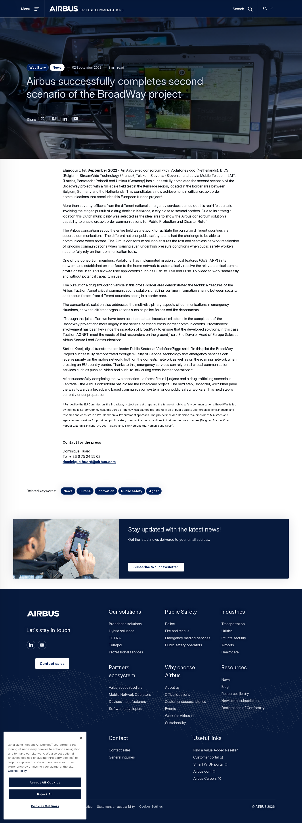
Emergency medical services (187, 638)
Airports (227, 645)
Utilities (227, 631)
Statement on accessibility (116, 806)
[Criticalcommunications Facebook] (53, 118)
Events (170, 708)
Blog (225, 686)
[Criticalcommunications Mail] (75, 118)
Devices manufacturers (127, 701)
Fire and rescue (177, 631)
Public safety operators (183, 645)
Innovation (105, 491)
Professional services (126, 652)
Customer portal (206, 757)
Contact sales (52, 663)
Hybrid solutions (121, 631)
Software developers (125, 708)
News (68, 491)
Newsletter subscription (240, 700)
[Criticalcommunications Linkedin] (64, 118)
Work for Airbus (177, 715)
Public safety (131, 491)
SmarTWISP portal (208, 764)
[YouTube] (42, 645)
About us (172, 687)
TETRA (115, 638)
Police (170, 624)
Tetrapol (115, 645)
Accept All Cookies (45, 782)
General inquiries (122, 757)
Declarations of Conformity (243, 708)
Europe (85, 491)
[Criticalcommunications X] (42, 118)
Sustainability (175, 723)
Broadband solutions (125, 624)
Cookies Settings (151, 806)
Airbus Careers (205, 778)
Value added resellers (125, 687)
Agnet (154, 491)
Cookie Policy (17, 770)
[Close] (81, 738)
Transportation (233, 624)
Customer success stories (185, 701)
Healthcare (230, 652)
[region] (45, 775)
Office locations (177, 694)
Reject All (45, 794)
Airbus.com (202, 771)
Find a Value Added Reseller (215, 750)
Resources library (235, 693)
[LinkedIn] (31, 645)
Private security (233, 638)
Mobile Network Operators (130, 694)
